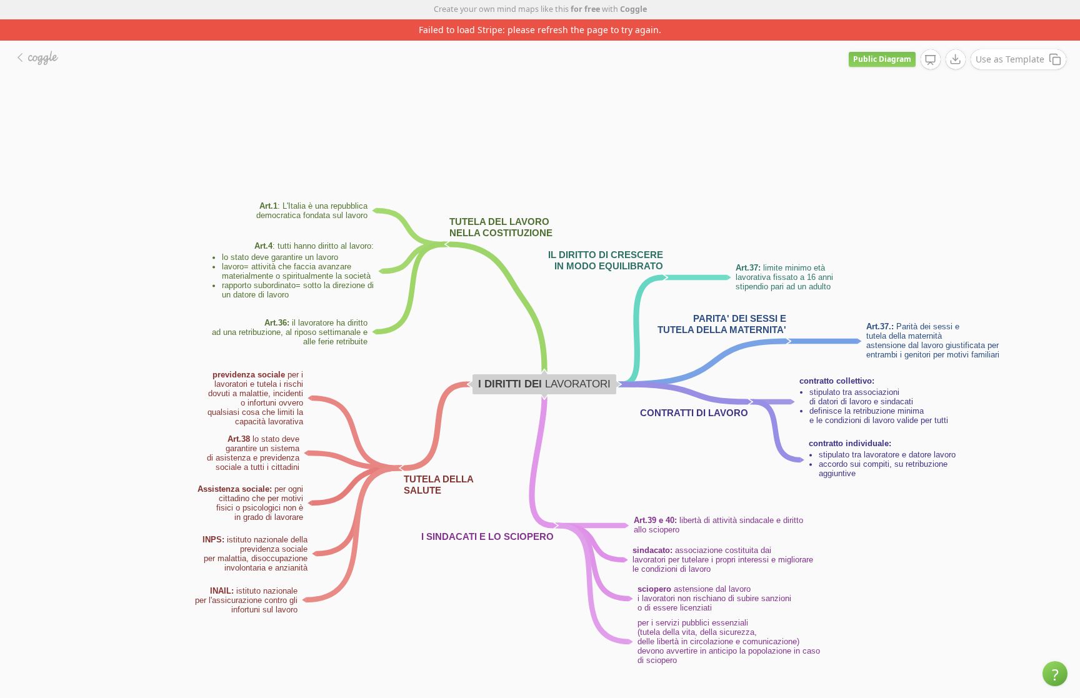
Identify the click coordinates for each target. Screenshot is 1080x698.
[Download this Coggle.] (956, 59)
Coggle (633, 9)
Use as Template (1010, 59)
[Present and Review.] (931, 60)
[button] (1055, 673)
